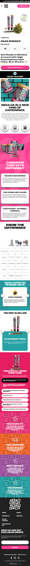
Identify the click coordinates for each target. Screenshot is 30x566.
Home (4, 512)
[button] (1, 6)
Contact (19, 516)
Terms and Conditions (10, 554)
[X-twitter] (18, 558)
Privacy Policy (22, 554)
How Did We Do (6, 524)
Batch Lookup (5, 520)
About (18, 512)
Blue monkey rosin (15, 339)
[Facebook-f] (11, 558)
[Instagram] (15, 558)
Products (5, 516)
